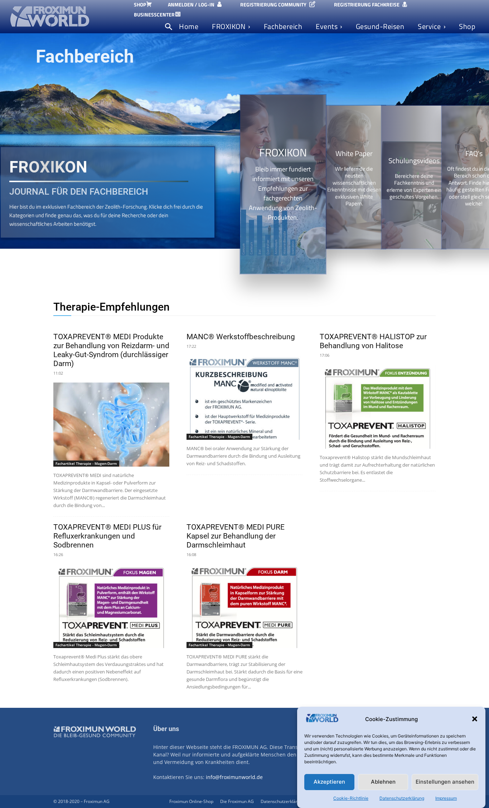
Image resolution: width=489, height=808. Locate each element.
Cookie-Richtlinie (350, 798)
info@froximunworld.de (234, 777)
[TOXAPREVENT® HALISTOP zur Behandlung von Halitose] (378, 407)
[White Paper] (354, 177)
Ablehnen (383, 782)
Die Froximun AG (237, 801)
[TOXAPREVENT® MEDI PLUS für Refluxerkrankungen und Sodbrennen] (111, 606)
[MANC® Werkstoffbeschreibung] (244, 398)
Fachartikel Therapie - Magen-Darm (86, 463)
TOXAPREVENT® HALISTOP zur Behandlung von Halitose (373, 341)
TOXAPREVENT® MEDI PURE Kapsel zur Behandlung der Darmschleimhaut (236, 536)
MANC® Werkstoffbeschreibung (241, 336)
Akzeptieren (329, 782)
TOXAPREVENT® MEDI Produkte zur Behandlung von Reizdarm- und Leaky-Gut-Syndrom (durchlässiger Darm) (111, 350)
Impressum (446, 798)
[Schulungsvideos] (414, 177)
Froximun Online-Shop (191, 801)
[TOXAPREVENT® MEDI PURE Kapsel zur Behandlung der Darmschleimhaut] (244, 606)
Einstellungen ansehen (445, 782)
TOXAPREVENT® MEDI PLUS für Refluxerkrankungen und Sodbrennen (107, 536)
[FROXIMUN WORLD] (68, 16)
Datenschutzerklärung (401, 798)
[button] (474, 718)
